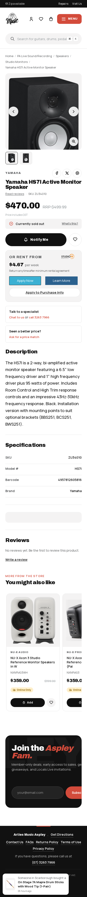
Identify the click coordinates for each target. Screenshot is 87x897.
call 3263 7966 (39, 317)
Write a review (16, 559)
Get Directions (62, 834)
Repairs (63, 4)
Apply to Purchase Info (45, 292)
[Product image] (26, 158)
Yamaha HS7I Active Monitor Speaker (30, 67)
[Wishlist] (41, 19)
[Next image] (74, 111)
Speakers (62, 56)
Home (9, 56)
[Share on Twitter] (66, 173)
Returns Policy (47, 842)
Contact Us (14, 842)
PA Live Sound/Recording (34, 56)
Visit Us (77, 4)
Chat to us (16, 317)
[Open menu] (69, 19)
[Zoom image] (73, 141)
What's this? (70, 223)
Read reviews (14, 194)
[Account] (31, 19)
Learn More (61, 280)
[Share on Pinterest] (77, 173)
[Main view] (11, 158)
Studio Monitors (16, 62)
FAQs (30, 842)
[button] (75, 239)
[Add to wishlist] (51, 702)
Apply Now (25, 280)
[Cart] (51, 19)
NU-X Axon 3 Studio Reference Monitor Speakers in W (32, 662)
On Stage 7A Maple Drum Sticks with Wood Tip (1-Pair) (41, 884)
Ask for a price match (24, 337)
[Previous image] (13, 111)
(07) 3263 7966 (43, 862)
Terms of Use (71, 842)
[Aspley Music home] (12, 19)
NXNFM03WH (19, 672)
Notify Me (39, 239)
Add (30, 702)
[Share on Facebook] (56, 173)
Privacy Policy (43, 848)
